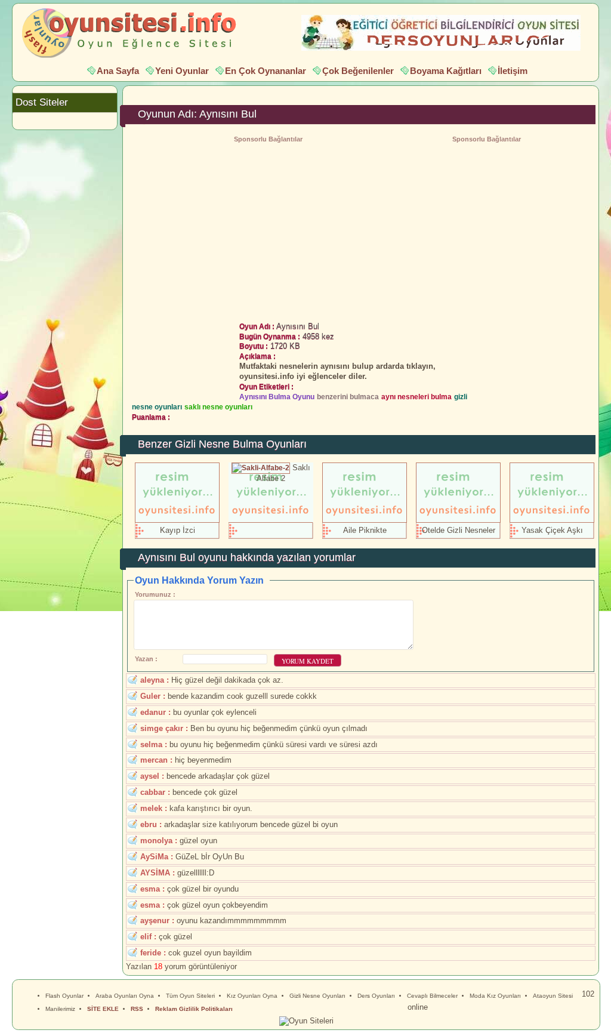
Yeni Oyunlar (182, 71)
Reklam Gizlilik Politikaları (194, 1009)
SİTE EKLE (103, 1009)
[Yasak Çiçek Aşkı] (552, 520)
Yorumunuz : (155, 594)
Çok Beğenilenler (358, 71)
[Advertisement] (486, 229)
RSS (137, 1009)
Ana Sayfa (118, 71)
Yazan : (146, 658)
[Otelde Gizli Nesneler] (458, 520)
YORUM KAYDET (308, 660)
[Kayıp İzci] (177, 520)
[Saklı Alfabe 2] (261, 467)
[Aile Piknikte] (364, 520)
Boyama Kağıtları (446, 71)
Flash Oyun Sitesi (135, 33)
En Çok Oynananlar (265, 71)
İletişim (512, 71)
